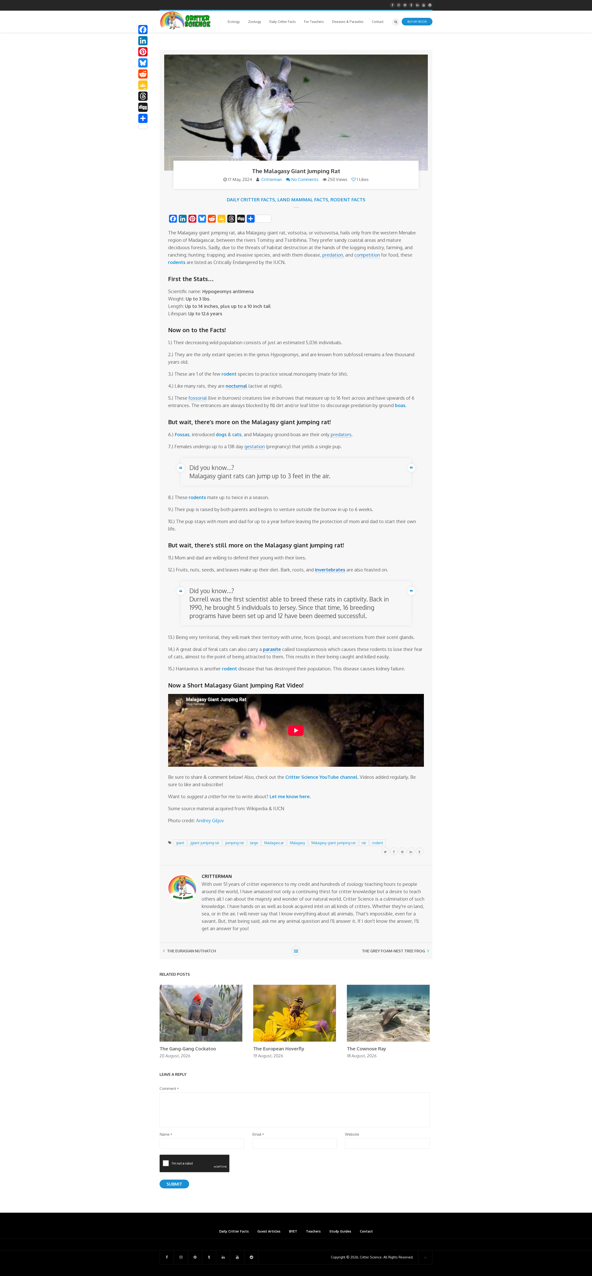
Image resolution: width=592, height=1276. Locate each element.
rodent (377, 842)
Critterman (271, 179)
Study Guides (340, 1231)
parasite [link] (272, 649)
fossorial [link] (197, 398)
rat (364, 842)
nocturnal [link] (236, 386)
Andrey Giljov (210, 820)
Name (166, 1134)
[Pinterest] (142, 51)
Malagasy (297, 842)
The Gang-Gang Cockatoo (188, 1049)
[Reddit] (142, 74)
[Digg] (142, 107)
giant (180, 842)
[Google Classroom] (142, 85)
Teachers (313, 1231)
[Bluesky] (142, 62)
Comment (169, 1088)
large (254, 842)
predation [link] (332, 255)
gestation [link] (254, 446)
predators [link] (341, 434)
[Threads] (142, 96)
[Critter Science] (185, 20)
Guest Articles (268, 1231)
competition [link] (367, 255)
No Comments (304, 179)
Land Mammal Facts (302, 199)
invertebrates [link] (330, 570)
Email (258, 1134)
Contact (366, 1231)
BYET (293, 1231)
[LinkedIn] (142, 40)
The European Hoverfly (278, 1049)
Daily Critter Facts (251, 199)
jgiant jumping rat (204, 842)
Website (352, 1134)
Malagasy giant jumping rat (333, 842)
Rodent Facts (347, 199)
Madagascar (274, 842)
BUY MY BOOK (417, 21)
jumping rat (234, 842)
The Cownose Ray (366, 1049)
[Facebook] (142, 29)
